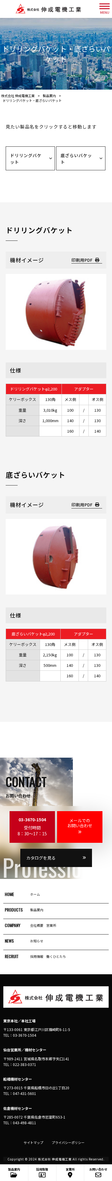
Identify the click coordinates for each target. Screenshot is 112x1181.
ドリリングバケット (26, 158)
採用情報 (36, 956)
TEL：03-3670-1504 (19, 1035)
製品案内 (36, 909)
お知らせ (36, 940)
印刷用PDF (82, 260)
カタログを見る (41, 858)
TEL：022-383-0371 (19, 1064)
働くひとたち (56, 956)
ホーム (35, 894)
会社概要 (36, 925)
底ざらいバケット (76, 158)
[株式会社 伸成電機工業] (48, 8)
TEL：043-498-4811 (19, 1122)
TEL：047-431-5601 (19, 1093)
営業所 (51, 925)
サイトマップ (33, 1142)
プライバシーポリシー (68, 1142)
